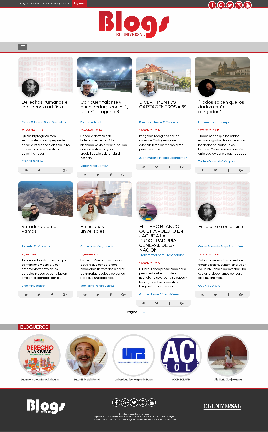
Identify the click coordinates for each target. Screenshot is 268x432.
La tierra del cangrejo (213, 122)
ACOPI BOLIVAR (181, 379)
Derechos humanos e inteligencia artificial (44, 104)
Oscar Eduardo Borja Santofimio (45, 122)
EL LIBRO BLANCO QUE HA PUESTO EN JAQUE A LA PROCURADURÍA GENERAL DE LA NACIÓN (161, 238)
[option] (39, 359)
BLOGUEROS (34, 327)
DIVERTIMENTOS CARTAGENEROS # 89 (163, 104)
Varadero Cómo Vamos (39, 229)
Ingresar (79, 3)
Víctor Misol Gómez (94, 165)
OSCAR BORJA (32, 161)
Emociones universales (92, 229)
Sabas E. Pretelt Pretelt (87, 379)
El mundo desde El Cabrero (158, 122)
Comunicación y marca (96, 246)
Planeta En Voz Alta (36, 246)
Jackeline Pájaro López (97, 285)
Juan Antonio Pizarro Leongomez (163, 157)
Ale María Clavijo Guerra (228, 379)
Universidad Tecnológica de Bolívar (134, 379)
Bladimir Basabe (33, 285)
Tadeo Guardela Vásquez (216, 161)
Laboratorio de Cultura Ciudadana (40, 379)
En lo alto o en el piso (220, 226)
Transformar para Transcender (161, 255)
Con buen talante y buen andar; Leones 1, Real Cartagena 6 (104, 107)
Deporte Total (90, 122)
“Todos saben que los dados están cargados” (221, 107)
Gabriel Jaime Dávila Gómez (159, 294)
